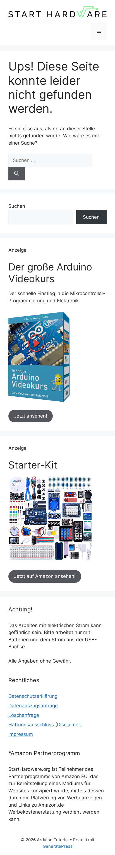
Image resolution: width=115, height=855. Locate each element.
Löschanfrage (23, 715)
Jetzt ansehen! (30, 416)
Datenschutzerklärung (33, 696)
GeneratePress (58, 846)
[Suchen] (16, 173)
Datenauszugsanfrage (33, 705)
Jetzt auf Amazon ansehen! (45, 576)
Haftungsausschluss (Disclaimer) (45, 724)
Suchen (16, 206)
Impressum (20, 734)
